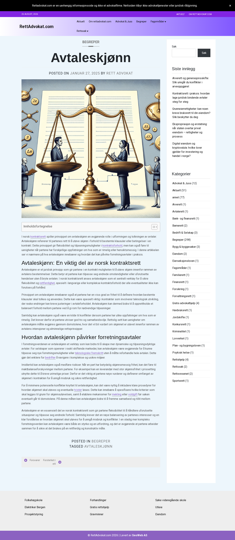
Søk (174, 46)
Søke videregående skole (170, 500)
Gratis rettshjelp (99, 507)
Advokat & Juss (123, 21)
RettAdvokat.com (36, 26)
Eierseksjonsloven (183, 261)
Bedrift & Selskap (183, 232)
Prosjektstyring (34, 514)
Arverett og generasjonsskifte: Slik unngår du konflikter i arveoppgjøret (190, 82)
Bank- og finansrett (183, 218)
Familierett (178, 275)
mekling (116, 394)
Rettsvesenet (180, 373)
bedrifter (50, 357)
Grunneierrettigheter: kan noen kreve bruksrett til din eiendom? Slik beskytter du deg (191, 113)
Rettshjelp (178, 359)
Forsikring (178, 289)
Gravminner (96, 514)
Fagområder (157, 21)
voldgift (132, 394)
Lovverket (178, 338)
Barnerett (177, 225)
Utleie (158, 507)
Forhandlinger (98, 500)
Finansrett (178, 282)
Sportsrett (178, 380)
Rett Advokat (119, 73)
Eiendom (177, 253)
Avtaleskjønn (98, 446)
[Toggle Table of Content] (153, 227)
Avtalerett (178, 211)
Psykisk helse (181, 352)
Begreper (141, 21)
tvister (78, 390)
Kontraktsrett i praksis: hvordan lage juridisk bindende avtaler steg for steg (191, 97)
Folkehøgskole (33, 500)
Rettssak (81, 31)
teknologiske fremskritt (89, 353)
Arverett (177, 204)
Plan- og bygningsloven (186, 345)
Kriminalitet (179, 331)
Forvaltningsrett (181, 296)
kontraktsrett (38, 236)
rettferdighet (47, 283)
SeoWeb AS (139, 535)
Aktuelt (180, 14)
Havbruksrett (180, 310)
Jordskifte (178, 317)
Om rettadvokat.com (200, 14)
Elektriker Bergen (35, 507)
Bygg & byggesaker (184, 246)
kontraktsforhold (112, 245)
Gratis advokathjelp (183, 303)
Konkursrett (179, 324)
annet (175, 197)
